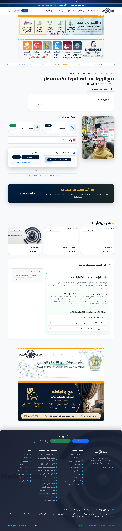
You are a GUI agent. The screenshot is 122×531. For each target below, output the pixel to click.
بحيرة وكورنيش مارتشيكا (46, 470)
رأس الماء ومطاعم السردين (47, 477)
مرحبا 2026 (58, 10)
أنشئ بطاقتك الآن (26, 193)
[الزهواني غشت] (61, 26)
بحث (24, 11)
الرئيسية (112, 73)
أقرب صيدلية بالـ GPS (75, 458)
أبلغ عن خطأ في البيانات (41, 170)
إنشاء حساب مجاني (59, 440)
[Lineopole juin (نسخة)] (61, 49)
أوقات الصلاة (77, 474)
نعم (35, 176)
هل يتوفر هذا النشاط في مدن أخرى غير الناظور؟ (90, 323)
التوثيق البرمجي (23, 481)
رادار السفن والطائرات (74, 471)
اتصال (48, 125)
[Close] (114, 1)
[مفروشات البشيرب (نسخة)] (61, 402)
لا (28, 176)
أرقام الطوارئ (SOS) (75, 461)
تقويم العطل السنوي (48, 464)
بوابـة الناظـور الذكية (48, 487)
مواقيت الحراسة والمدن (74, 484)
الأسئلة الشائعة (24, 468)
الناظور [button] (70, 10)
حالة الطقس (77, 478)
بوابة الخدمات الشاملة (47, 490)
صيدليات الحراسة (76, 454)
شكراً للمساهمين (23, 478)
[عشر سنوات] (61, 363)
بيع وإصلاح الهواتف (97, 73)
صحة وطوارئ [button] (92, 10)
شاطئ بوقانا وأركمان (48, 480)
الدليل (106, 73)
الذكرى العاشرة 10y (22, 474)
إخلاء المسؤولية (23, 464)
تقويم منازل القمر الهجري (72, 481)
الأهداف (26, 458)
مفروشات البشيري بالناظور (16, 525)
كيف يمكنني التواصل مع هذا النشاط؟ (93, 317)
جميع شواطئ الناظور (48, 484)
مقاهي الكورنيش (49, 497)
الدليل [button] (80, 10)
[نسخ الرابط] (13, 162)
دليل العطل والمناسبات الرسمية (46, 459)
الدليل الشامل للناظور (47, 454)
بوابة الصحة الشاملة (75, 468)
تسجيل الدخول (79, 440)
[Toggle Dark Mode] (9, 10)
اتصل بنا (47, 10)
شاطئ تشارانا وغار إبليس (47, 474)
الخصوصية (25, 461)
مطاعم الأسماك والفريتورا (47, 494)
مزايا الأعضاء (40, 440)
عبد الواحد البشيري (91, 525)
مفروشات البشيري (51, 1)
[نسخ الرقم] (48, 129)
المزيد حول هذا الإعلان (23, 15)
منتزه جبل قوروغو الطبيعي (46, 467)
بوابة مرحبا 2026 (49, 500)
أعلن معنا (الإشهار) (23, 471)
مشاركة (29, 157)
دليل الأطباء (77, 464)
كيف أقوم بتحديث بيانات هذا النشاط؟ (93, 328)
